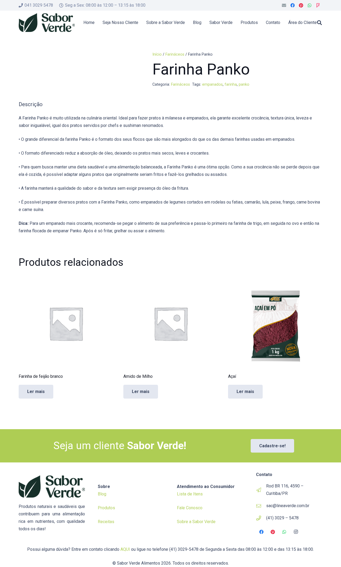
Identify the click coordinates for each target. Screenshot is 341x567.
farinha (231, 84)
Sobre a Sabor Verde (196, 521)
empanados (212, 84)
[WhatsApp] (309, 5)
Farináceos (174, 54)
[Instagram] (296, 532)
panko (244, 84)
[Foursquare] (318, 5)
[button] (319, 22)
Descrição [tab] (31, 104)
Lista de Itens (190, 493)
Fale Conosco (189, 507)
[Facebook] (292, 5)
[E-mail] (284, 5)
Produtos (106, 507)
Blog (102, 493)
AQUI (125, 549)
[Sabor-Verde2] (47, 22)
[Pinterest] (301, 5)
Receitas (106, 521)
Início (157, 54)
